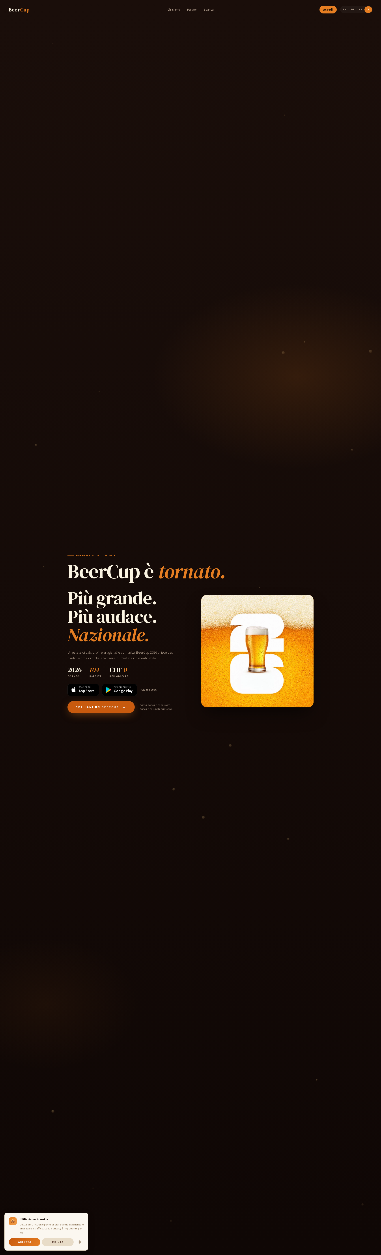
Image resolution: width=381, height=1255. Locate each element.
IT (368, 9)
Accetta (24, 1242)
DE (353, 9)
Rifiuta (58, 1242)
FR (360, 9)
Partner (192, 9)
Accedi (328, 9)
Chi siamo (174, 9)
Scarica (209, 9)
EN (344, 9)
